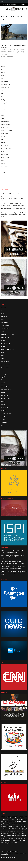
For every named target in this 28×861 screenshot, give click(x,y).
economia (3, 106)
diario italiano (5, 97)
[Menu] (1, 9)
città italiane (4, 81)
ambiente (3, 66)
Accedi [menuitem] (2, 1)
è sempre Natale (5, 103)
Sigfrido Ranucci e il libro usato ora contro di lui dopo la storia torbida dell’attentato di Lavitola (13, 198)
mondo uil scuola (6, 148)
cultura (3, 91)
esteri (2, 112)
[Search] (26, 9)
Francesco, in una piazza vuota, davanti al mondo (13, 46)
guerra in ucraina (5, 124)
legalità (3, 136)
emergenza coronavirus (7, 109)
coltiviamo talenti (5, 84)
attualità (3, 72)
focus (2, 118)
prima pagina (4, 166)
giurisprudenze (5, 121)
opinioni (3, 160)
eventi (2, 115)
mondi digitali (5, 145)
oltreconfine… (5, 154)
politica (3, 163)
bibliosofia (4, 75)
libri (2, 139)
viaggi (2, 185)
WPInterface (5, 854)
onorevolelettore (5, 157)
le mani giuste (5, 133)
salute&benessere (6, 173)
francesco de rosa (21, 49)
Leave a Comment (10, 56)
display (3, 100)
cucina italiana (5, 87)
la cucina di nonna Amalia (8, 130)
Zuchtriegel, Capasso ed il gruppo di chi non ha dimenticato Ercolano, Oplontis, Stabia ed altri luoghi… (14, 214)
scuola (3, 179)
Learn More (3, 56)
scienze (3, 176)
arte (2, 69)
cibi (2, 78)
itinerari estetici (5, 127)
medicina (3, 142)
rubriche (3, 170)
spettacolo (4, 182)
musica (3, 151)
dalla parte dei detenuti (7, 94)
